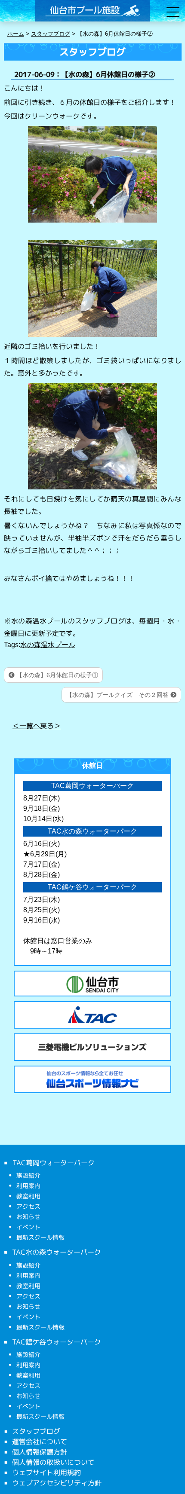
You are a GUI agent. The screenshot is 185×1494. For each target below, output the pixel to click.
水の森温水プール (47, 644)
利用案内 (28, 1186)
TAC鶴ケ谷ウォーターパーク (56, 1341)
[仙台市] (92, 984)
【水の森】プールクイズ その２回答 (118, 694)
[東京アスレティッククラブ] (92, 1015)
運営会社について (39, 1441)
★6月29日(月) (45, 854)
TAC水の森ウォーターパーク (56, 1252)
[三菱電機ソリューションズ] (92, 1047)
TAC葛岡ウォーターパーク (53, 1162)
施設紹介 (28, 1175)
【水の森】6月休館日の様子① (56, 675)
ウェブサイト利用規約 (46, 1472)
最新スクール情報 (40, 1237)
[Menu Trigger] (173, 12)
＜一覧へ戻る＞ (36, 725)
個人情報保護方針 (39, 1452)
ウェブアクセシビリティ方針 (57, 1483)
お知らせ (28, 1217)
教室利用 (28, 1196)
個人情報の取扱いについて (53, 1462)
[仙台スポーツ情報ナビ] (92, 1079)
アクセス (28, 1206)
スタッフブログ (36, 1431)
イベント (28, 1227)
